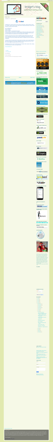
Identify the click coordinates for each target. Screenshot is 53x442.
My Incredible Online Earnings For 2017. (41, 355)
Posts (38, 290)
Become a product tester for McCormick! (42, 315)
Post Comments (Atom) (12, 79)
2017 (38, 299)
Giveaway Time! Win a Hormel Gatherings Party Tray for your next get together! (41, 358)
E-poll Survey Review (41, 312)
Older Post (32, 77)
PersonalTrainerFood (39, 35)
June (39, 311)
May (38, 328)
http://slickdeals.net (8, 46)
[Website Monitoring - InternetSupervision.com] (42, 374)
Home (20, 77)
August (39, 308)
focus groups (38, 27)
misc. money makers (39, 25)
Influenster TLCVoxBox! (41, 325)
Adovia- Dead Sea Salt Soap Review (42, 323)
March (39, 330)
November (39, 305)
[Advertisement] (20, 88)
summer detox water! (41, 324)
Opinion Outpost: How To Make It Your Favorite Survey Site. (41, 351)
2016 (38, 300)
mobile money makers (39, 26)
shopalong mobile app (41, 320)
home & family (38, 34)
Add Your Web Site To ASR (8, 428)
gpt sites (37, 37)
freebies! (37, 33)
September (39, 307)
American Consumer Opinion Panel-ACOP (42, 317)
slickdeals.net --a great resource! (43, 326)
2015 (38, 301)
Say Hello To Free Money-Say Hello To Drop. (41, 352)
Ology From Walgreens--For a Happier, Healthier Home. (42, 314)
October (39, 306)
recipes (37, 36)
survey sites (9, 51)
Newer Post (7, 77)
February (39, 331)
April (39, 329)
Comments (39, 291)
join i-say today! (40, 321)
